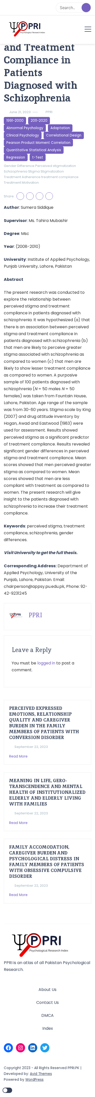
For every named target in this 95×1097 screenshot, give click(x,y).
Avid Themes (41, 1073)
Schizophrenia (15, 171)
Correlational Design (63, 135)
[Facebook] (8, 1047)
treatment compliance (60, 177)
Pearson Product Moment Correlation (38, 142)
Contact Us (47, 1002)
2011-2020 (39, 120)
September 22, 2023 (31, 747)
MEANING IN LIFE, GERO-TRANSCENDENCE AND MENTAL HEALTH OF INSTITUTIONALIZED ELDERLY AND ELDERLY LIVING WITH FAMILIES (47, 792)
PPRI (49, 112)
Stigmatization (52, 171)
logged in (46, 663)
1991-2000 (15, 120)
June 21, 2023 (20, 112)
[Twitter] (44, 1047)
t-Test (37, 157)
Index (47, 1028)
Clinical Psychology (22, 135)
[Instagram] (20, 1047)
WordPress (34, 1079)
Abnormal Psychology (24, 128)
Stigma (34, 171)
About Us (47, 989)
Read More (19, 756)
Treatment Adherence (22, 177)
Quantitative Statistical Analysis (33, 150)
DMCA (47, 1015)
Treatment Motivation (21, 182)
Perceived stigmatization (55, 166)
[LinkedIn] (32, 1047)
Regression (15, 157)
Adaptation (60, 128)
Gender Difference (19, 166)
